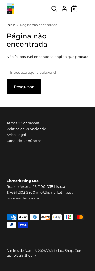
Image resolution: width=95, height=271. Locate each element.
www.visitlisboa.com (24, 198)
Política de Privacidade (26, 129)
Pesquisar (24, 86)
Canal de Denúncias (24, 141)
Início (11, 25)
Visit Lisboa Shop (59, 251)
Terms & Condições (23, 123)
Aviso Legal (16, 134)
